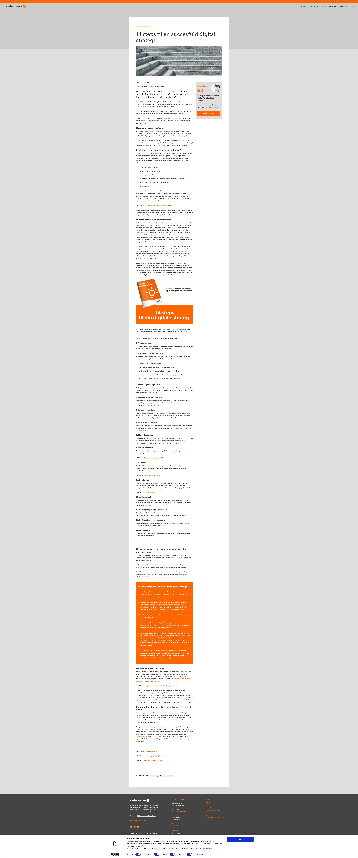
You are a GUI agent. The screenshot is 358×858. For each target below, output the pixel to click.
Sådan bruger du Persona (152, 475)
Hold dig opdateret (209, 113)
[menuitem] (354, 6)
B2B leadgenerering (175, 118)
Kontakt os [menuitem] (350, 1)
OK (240, 839)
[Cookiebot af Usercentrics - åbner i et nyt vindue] (114, 854)
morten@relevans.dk (180, 811)
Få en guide (170, 288)
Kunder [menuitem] (314, 6)
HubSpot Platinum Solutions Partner (146, 816)
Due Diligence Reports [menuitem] (322, 1)
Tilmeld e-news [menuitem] (338, 1)
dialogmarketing (141, 736)
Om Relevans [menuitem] (344, 6)
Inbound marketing (159, 86)
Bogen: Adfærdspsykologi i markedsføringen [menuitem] (212, 816)
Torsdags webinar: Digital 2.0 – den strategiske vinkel (160, 686)
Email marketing (152, 751)
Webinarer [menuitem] (208, 807)
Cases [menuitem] (323, 6)
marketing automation (153, 693)
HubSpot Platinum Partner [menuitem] (212, 810)
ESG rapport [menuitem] (209, 813)
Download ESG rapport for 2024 (139, 820)
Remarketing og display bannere (154, 756)
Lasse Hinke (147, 82)
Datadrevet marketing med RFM (154, 458)
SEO (184, 428)
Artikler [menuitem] (332, 6)
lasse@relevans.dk (179, 826)
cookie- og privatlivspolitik (202, 848)
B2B (152, 86)
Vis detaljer (199, 854)
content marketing (142, 430)
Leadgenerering (144, 86)
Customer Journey (149, 492)
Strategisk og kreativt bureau (153, 760)
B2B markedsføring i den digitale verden (159, 205)
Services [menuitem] (305, 6)
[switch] (156, 854)
